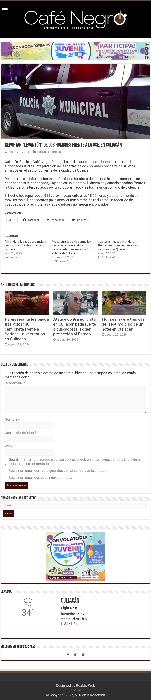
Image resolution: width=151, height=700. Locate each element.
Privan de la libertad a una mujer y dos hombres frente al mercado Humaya (25, 245)
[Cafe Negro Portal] (75, 18)
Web (8, 446)
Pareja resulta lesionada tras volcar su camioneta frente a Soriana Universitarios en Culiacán (27, 329)
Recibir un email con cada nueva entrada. (40, 477)
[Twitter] (75, 655)
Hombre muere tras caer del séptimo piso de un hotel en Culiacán (124, 324)
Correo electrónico (20, 433)
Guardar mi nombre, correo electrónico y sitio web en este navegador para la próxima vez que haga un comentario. (72, 461)
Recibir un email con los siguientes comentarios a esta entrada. (58, 471)
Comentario (15, 383)
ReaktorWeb (85, 685)
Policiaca (43, 152)
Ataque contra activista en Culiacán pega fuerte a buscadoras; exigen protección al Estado (74, 326)
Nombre (12, 419)
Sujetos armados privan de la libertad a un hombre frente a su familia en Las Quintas (118, 245)
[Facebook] (68, 655)
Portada (55, 152)
